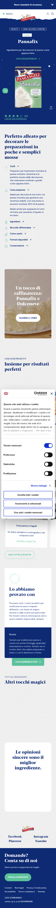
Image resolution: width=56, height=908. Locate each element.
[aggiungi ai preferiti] (49, 66)
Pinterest (15, 841)
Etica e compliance (27, 891)
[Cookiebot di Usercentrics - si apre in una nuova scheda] (35, 394)
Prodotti (14, 29)
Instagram (41, 836)
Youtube (41, 841)
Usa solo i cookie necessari (28, 512)
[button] (49, 66)
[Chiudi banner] (51, 394)
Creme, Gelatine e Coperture (34, 29)
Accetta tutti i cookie (28, 494)
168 (26, 116)
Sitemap (41, 891)
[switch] (48, 454)
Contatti (8, 888)
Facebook (15, 836)
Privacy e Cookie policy (36, 888)
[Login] (47, 13)
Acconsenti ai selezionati (28, 503)
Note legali (19, 888)
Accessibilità (10, 891)
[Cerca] (52, 13)
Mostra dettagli (39, 485)
